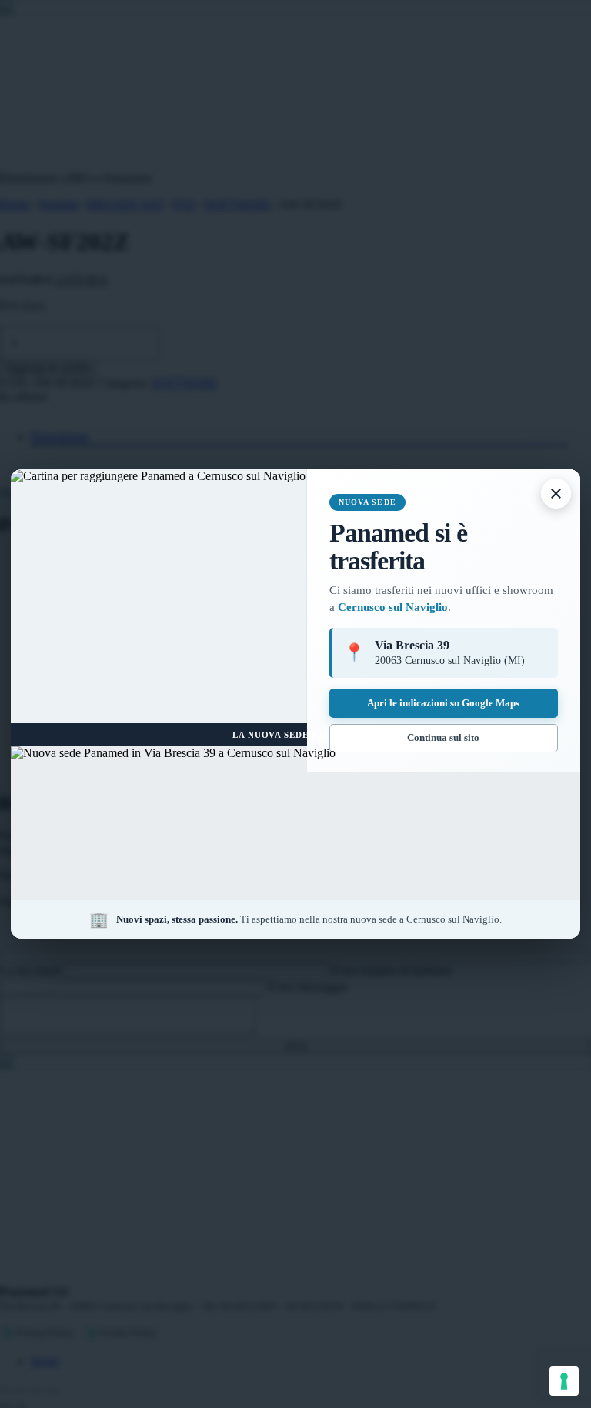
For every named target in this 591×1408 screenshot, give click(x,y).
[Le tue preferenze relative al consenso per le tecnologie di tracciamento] (564, 1381)
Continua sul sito (443, 737)
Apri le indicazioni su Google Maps (443, 703)
